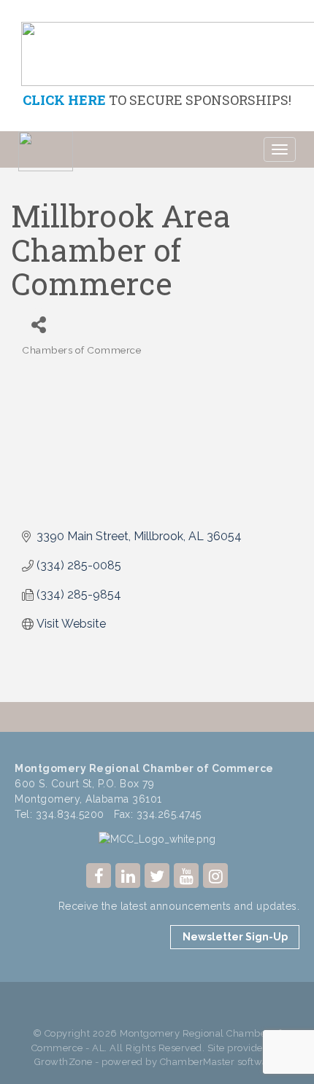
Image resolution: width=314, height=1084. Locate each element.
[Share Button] (38, 324)
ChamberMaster (197, 1061)
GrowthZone (63, 1061)
